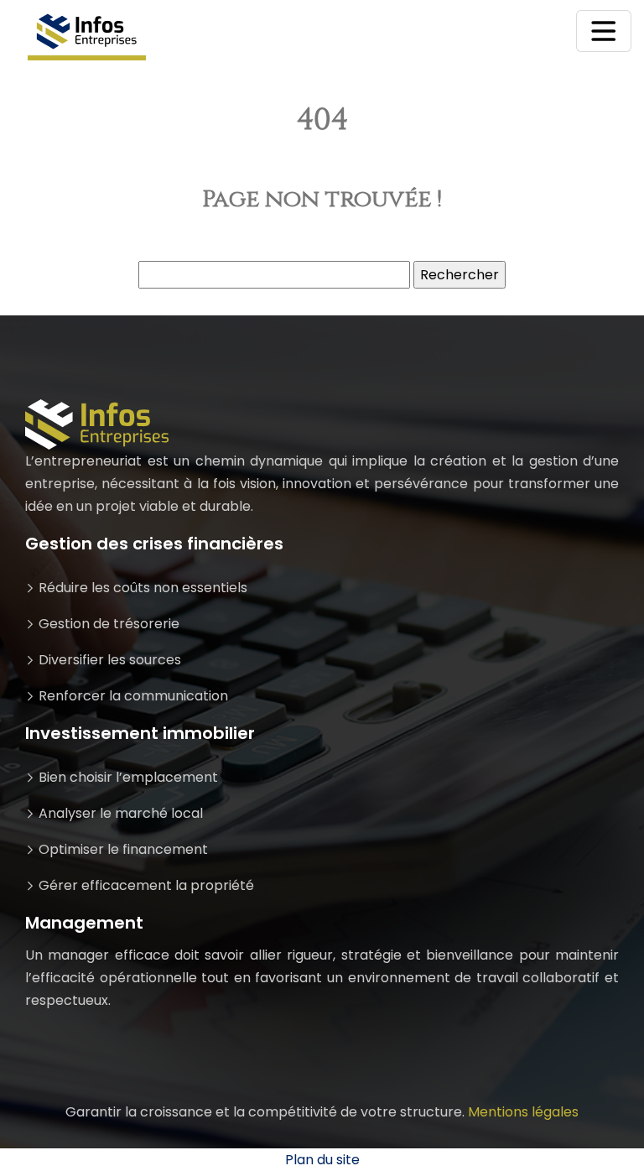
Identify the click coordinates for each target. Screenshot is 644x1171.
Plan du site (322, 1159)
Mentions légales (523, 1112)
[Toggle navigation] (603, 31)
